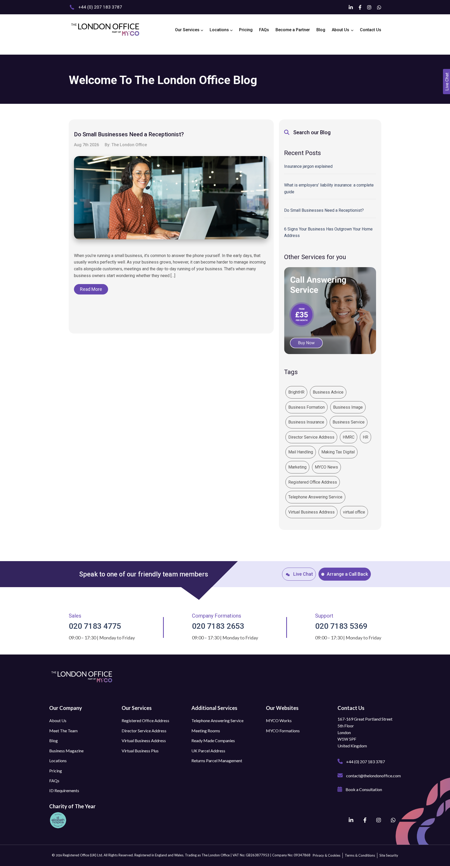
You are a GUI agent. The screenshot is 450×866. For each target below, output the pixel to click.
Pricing (246, 29)
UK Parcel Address (208, 750)
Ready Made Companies (213, 740)
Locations (220, 29)
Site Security (388, 855)
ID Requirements (64, 790)
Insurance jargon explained (308, 166)
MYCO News (326, 467)
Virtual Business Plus (140, 750)
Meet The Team (63, 730)
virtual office (354, 512)
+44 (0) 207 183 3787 (365, 761)
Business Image (348, 407)
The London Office (129, 144)
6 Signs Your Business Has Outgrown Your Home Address (328, 232)
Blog (320, 29)
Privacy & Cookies (326, 855)
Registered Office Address (312, 482)
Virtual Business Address (311, 512)
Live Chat (302, 574)
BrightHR (296, 392)
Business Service (349, 422)
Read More (91, 289)
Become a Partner (293, 29)
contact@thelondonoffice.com (373, 775)
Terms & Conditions (360, 855)
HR (365, 437)
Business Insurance (306, 422)
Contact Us (370, 29)
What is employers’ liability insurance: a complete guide (329, 188)
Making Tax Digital (338, 452)
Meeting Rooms (205, 730)
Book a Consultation (363, 789)
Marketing (297, 467)
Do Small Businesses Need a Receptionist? (324, 210)
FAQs (264, 29)
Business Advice (328, 392)
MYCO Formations (283, 730)
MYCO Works (279, 720)
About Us (340, 29)
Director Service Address (311, 437)
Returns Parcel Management (216, 760)
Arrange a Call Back (347, 574)
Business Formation (306, 407)
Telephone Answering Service (315, 497)
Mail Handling (300, 452)
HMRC (348, 437)
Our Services (188, 29)
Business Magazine (66, 750)
